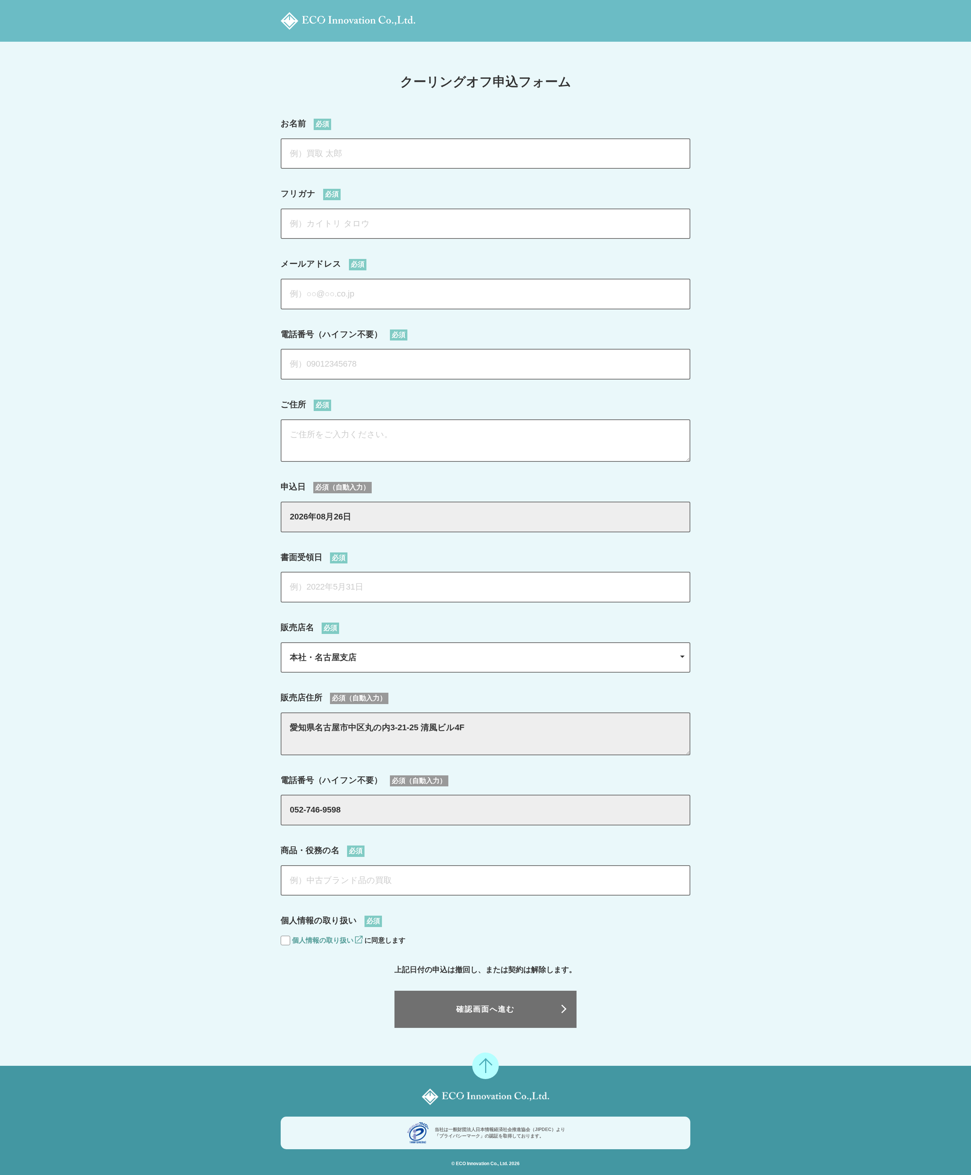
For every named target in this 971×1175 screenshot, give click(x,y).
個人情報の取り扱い (323, 940)
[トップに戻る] (485, 1066)
